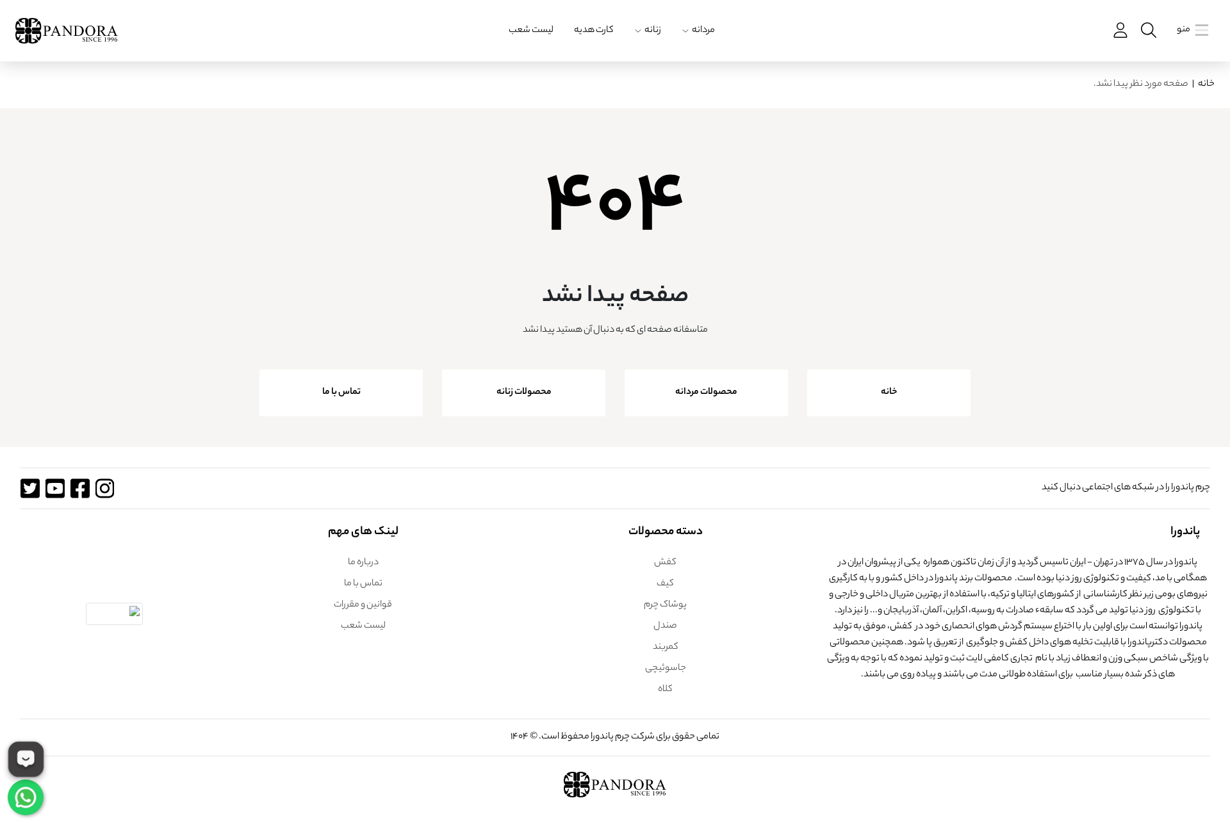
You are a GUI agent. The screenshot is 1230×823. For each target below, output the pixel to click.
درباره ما (363, 563)
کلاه (665, 689)
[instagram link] (105, 488)
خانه (1206, 84)
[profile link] (1119, 30)
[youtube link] (55, 488)
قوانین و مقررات (363, 605)
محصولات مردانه (706, 392)
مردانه (703, 30)
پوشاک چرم (665, 605)
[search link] (1147, 30)
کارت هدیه (594, 30)
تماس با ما (341, 392)
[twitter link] (30, 488)
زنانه (652, 30)
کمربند (665, 647)
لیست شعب (531, 30)
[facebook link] (80, 488)
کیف (665, 584)
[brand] (66, 30)
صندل (665, 626)
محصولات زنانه (524, 392)
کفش (665, 563)
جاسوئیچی (665, 668)
